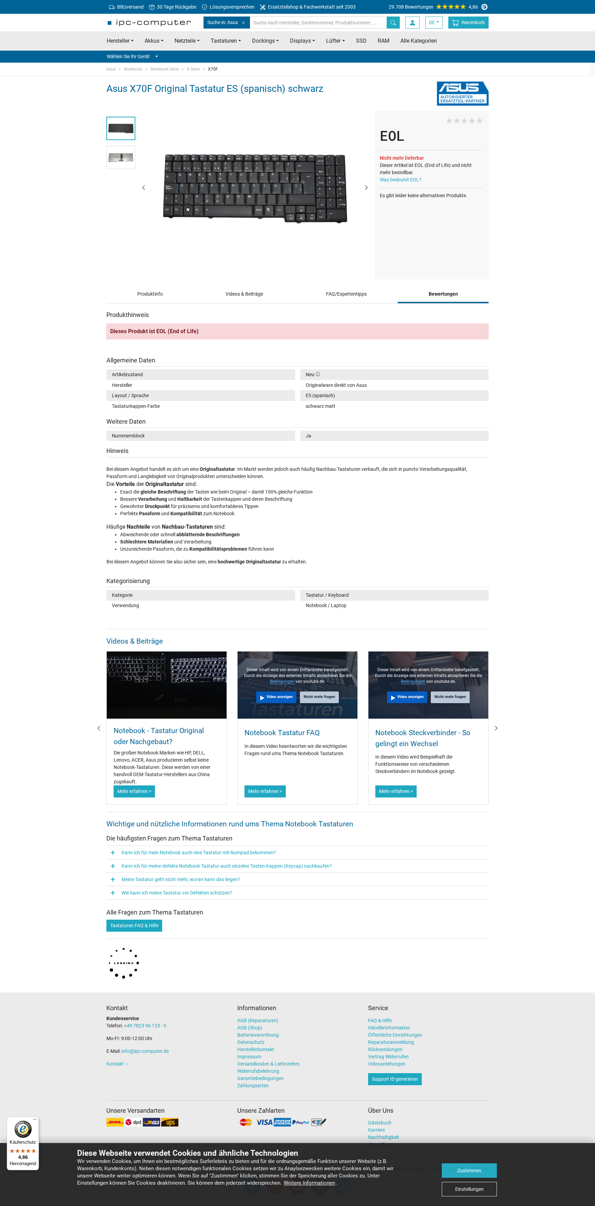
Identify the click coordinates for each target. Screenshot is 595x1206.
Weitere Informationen (309, 1183)
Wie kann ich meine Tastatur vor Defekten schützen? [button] (177, 893)
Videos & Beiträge (244, 294)
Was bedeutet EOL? (400, 179)
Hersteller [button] (118, 41)
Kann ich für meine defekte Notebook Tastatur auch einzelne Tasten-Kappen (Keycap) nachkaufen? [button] (227, 866)
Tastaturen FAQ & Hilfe (134, 925)
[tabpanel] (255, 187)
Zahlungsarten (253, 1085)
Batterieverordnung (258, 1035)
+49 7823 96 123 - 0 (145, 1025)
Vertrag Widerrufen (388, 1056)
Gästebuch (380, 1122)
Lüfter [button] (333, 41)
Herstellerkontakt (255, 1049)
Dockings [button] (263, 41)
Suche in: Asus (222, 22)
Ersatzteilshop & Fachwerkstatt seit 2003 (311, 7)
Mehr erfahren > (134, 791)
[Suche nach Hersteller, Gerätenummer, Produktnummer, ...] (393, 23)
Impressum (249, 1056)
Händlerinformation (389, 1027)
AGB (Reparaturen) (257, 1020)
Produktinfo (150, 294)
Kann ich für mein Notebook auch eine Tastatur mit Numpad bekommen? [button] (199, 852)
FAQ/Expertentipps (346, 294)
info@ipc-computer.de (145, 1051)
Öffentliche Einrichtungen (395, 1035)
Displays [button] (300, 41)
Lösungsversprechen (231, 7)
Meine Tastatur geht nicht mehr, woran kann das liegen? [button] (181, 879)
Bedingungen (282, 681)
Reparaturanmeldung (391, 1042)
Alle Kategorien (418, 41)
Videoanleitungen (386, 1064)
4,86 (433, 7)
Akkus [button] (152, 41)
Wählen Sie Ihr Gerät (128, 56)
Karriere (376, 1130)
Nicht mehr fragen (319, 697)
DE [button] (432, 22)
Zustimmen (469, 1170)
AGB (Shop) (249, 1027)
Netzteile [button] (185, 41)
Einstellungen (469, 1189)
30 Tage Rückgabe (176, 7)
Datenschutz (250, 1042)
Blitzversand (130, 7)
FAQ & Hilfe (380, 1020)
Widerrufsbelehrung (258, 1071)
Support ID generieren (395, 1079)
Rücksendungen (385, 1049)
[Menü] (35, 1121)
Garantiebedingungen (260, 1078)
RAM (383, 41)
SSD (361, 41)
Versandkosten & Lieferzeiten (268, 1064)
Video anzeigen (280, 697)
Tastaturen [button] (224, 41)
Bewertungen (443, 294)
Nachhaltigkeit (383, 1137)
